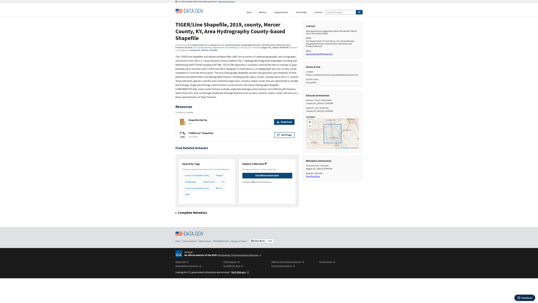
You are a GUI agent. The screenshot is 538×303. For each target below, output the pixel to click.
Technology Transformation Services (238, 255)
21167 (187, 194)
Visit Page (286, 134)
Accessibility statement (187, 265)
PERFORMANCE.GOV (221, 241)
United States (209, 182)
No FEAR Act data (231, 265)
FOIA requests (230, 261)
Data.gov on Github (238, 241)
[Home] (189, 11)
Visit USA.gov (238, 272)
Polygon (219, 175)
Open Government (189, 241)
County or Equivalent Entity (197, 188)
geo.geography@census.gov (319, 53)
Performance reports (281, 265)
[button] (310, 122)
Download (286, 121)
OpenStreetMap (343, 148)
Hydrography (190, 182)
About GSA (180, 261)
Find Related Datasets (267, 175)
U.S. (223, 182)
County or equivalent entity (197, 175)
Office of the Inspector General (286, 261)
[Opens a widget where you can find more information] (524, 298)
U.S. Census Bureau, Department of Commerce (216, 47)
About (177, 241)
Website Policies (205, 241)
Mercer (219, 188)
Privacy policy (326, 261)
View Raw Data (313, 176)
